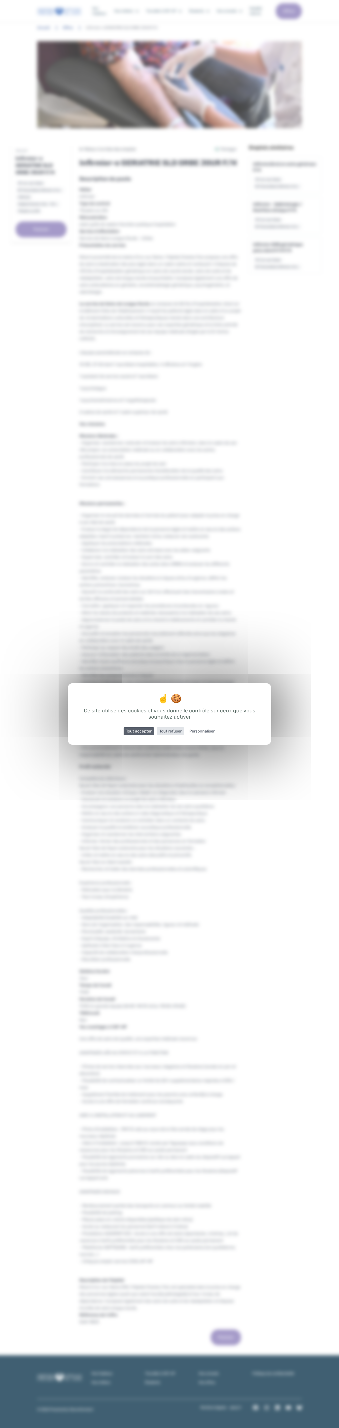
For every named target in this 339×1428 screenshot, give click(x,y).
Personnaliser (202, 731)
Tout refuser (170, 731)
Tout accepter (139, 731)
